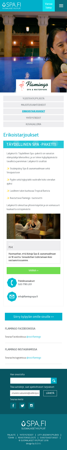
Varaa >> (33, 270)
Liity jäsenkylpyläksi (48, 434)
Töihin (11, 437)
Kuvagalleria (33, 124)
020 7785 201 (25, 284)
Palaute (11, 434)
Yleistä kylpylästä (33, 98)
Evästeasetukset (49, 437)
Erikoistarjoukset (33, 111)
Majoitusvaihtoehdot (33, 104)
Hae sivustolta (17, 374)
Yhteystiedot (33, 117)
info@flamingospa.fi (28, 296)
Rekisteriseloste (27, 437)
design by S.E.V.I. (33, 443)
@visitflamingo (33, 336)
